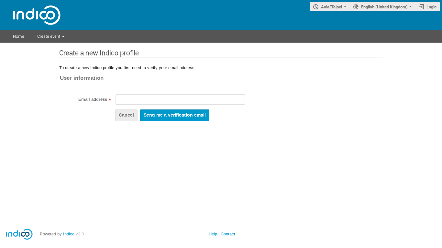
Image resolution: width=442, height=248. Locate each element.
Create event (48, 36)
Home (18, 36)
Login (431, 7)
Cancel (126, 115)
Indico (68, 234)
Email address (92, 99)
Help (213, 234)
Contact (228, 234)
